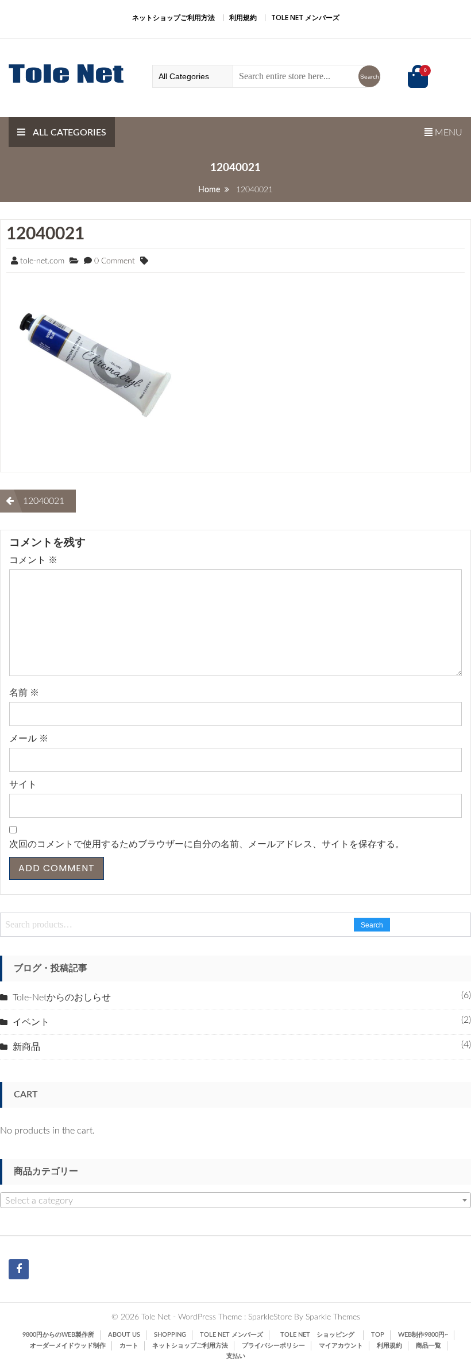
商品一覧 (428, 1345)
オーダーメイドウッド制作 (68, 1345)
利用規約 (243, 17)
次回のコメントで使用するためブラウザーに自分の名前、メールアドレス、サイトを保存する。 (206, 844)
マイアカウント (341, 1345)
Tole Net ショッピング (320, 1335)
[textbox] (235, 1201)
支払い (235, 1356)
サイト (23, 784)
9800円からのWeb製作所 (58, 1335)
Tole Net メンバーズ (305, 17)
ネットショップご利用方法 (173, 17)
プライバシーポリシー (273, 1345)
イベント (31, 1022)
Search (372, 925)
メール (28, 738)
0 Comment (114, 261)
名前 (24, 692)
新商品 (26, 1046)
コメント (33, 560)
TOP (377, 1335)
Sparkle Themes (333, 1317)
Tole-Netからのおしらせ (62, 997)
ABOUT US (124, 1335)
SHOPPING (170, 1335)
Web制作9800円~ (423, 1335)
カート (128, 1345)
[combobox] (235, 1200)
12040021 (45, 234)
